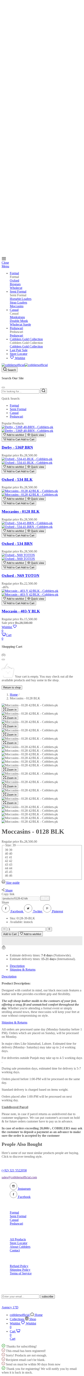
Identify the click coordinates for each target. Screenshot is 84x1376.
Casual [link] (14, 313)
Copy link (8, 894)
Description (17, 966)
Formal (14, 405)
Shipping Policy (20, 1269)
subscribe (47, 1296)
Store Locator (18, 1243)
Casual (14, 413)
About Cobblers (20, 1246)
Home (14, 694)
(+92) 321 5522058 (14, 1170)
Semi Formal (18, 409)
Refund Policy (19, 1266)
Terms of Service (21, 1273)
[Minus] (4, 929)
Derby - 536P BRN (17, 447)
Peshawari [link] (16, 332)
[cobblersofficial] (25, 365)
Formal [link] (14, 277)
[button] (14, 435)
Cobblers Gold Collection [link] (26, 343)
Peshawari (16, 416)
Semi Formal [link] (18, 295)
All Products (18, 1239)
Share (5, 902)
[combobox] (20, 391)
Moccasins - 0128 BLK (21, 511)
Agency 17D (10, 1307)
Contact (15, 1250)
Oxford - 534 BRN (17, 543)
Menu (5, 266)
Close (5, 262)
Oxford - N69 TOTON (20, 575)
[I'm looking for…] (43, 391)
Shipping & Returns (22, 969)
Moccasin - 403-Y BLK (21, 611)
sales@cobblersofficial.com (19, 1177)
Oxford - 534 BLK (17, 479)
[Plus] (49, 929)
